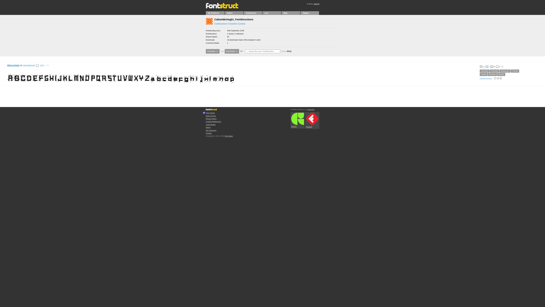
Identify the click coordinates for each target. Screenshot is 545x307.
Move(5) (501, 74)
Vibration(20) (505, 71)
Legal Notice (211, 125)
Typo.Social (210, 113)
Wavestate (13, 65)
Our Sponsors (211, 130)
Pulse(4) (515, 71)
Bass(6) (483, 74)
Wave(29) (492, 74)
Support (306, 13)
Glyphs (294, 127)
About (208, 127)
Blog (285, 13)
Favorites (233, 23)
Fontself (309, 127)
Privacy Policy (211, 119)
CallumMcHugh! (29, 65)
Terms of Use (211, 116)
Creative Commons (486, 78)
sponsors (310, 110)
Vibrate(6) (494, 71)
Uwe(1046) (484, 71)
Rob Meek (229, 136)
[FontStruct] (225, 8)
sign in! (316, 4)
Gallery (230, 13)
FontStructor (251, 13)
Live (266, 13)
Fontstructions (220, 23)
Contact (241, 23)
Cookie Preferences (213, 122)
